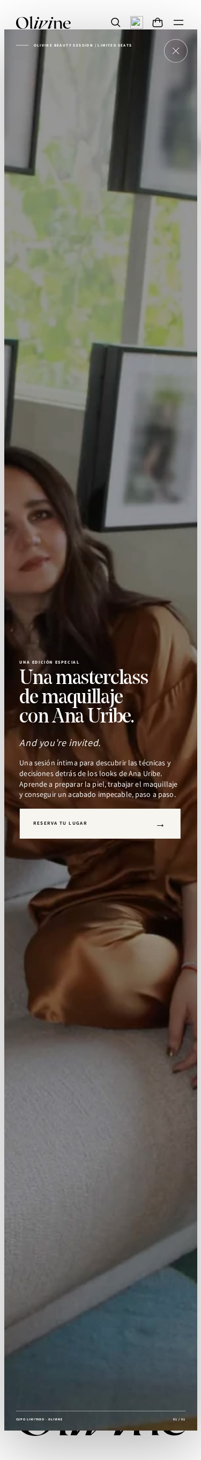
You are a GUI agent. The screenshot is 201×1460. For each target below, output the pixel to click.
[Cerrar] (176, 51)
